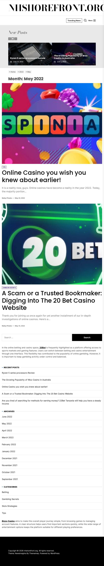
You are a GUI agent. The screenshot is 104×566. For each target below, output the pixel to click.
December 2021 (9, 458)
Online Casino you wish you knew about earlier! (71, 57)
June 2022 (7, 416)
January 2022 (8, 451)
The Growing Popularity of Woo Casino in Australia (27, 57)
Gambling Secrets (10, 499)
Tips (4, 513)
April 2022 (7, 430)
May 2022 (7, 423)
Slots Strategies (9, 506)
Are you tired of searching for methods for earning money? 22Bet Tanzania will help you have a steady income (51, 402)
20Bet (43, 347)
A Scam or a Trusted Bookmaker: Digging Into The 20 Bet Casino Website (52, 300)
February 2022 (9, 444)
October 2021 (8, 472)
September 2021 (10, 479)
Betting (5, 492)
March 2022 (8, 437)
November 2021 (9, 465)
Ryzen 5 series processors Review (18, 373)
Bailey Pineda (7, 198)
